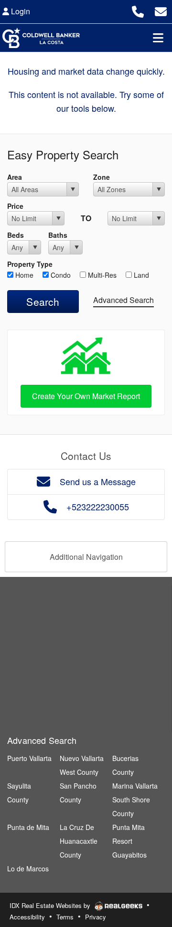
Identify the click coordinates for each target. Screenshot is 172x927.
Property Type (30, 264)
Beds (15, 235)
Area (14, 177)
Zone (101, 177)
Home (23, 275)
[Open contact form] (161, 10)
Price (15, 206)
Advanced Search (123, 299)
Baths (57, 235)
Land (140, 275)
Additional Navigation (86, 556)
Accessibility (27, 916)
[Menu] (158, 37)
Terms (65, 916)
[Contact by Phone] (138, 10)
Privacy (95, 916)
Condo (60, 275)
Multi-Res (101, 275)
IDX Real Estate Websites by (51, 905)
